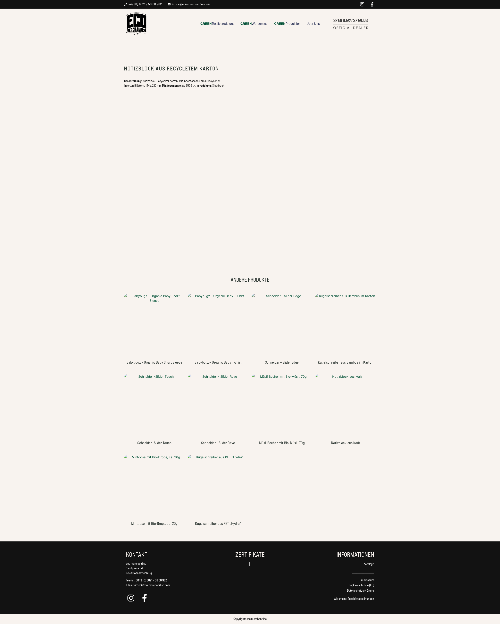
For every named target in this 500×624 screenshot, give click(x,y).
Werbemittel (254, 23)
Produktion (287, 23)
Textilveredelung (217, 23)
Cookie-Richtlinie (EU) (361, 585)
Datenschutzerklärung (360, 590)
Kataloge (369, 564)
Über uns (313, 23)
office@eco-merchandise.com (152, 585)
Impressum (367, 580)
